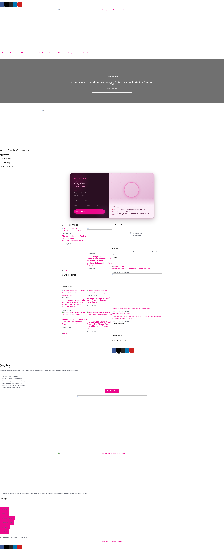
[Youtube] (20, 4)
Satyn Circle (12, 53)
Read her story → (82, 211)
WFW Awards (61, 53)
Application (4, 155)
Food (34, 53)
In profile (85, 53)
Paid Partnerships (24, 53)
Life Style (49, 53)
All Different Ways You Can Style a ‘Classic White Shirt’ (131, 269)
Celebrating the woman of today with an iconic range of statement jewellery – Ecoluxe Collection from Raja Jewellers (99, 260)
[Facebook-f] (2, 4)
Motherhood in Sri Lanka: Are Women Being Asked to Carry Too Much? (74, 322)
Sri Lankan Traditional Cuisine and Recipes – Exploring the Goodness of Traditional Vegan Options (136, 317)
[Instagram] (11, 4)
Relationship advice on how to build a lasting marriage (131, 308)
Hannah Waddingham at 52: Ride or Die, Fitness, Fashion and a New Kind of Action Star (99, 325)
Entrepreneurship (73, 53)
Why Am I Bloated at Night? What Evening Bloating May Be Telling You (99, 300)
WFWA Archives (5, 159)
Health (41, 53)
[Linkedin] (15, 4)
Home (3, 53)
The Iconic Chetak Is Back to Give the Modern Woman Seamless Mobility (74, 238)
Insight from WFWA (7, 167)
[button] (112, 104)
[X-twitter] (6, 4)
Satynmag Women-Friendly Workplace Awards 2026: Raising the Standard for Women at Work (112, 83)
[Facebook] (114, 350)
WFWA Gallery (5, 163)
